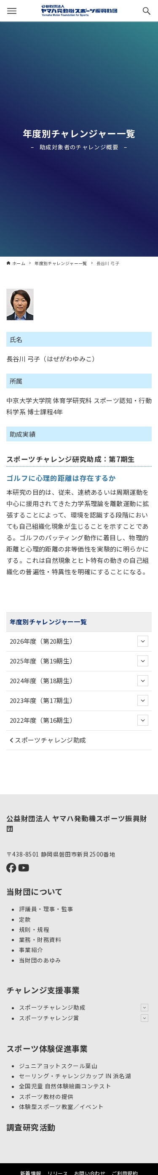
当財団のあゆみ (40, 960)
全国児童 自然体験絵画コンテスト (65, 1086)
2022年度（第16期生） (43, 720)
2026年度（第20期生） (43, 641)
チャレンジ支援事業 (43, 989)
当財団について (34, 891)
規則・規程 (34, 929)
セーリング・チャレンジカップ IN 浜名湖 (75, 1076)
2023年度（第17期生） (43, 700)
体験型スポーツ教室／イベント (61, 1106)
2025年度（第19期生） (43, 660)
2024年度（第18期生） (43, 680)
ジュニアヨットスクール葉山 (58, 1065)
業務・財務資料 (40, 939)
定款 (25, 919)
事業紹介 (31, 950)
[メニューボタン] (11, 11)
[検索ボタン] (146, 11)
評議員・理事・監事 (46, 909)
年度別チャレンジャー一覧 (79, 133)
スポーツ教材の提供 (46, 1096)
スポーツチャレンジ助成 (49, 739)
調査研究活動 (30, 1127)
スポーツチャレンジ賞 (49, 1018)
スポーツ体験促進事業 (47, 1048)
